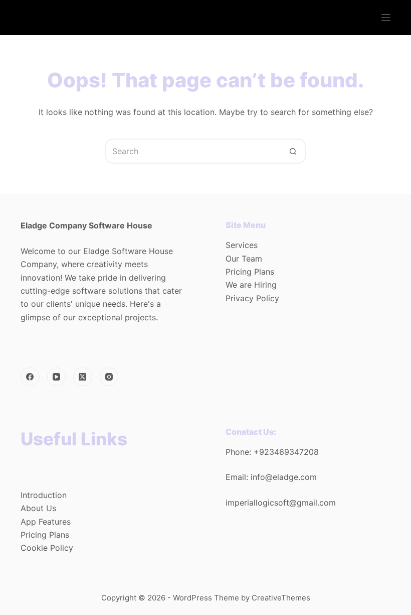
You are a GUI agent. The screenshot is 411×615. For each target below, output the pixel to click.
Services (242, 245)
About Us (38, 508)
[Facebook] (30, 377)
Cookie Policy (47, 548)
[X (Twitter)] (82, 377)
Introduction (44, 495)
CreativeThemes (281, 597)
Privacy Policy (252, 298)
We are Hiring (251, 285)
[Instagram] (109, 377)
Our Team (244, 259)
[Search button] (293, 151)
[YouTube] (56, 377)
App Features (46, 522)
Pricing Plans (250, 272)
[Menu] (385, 17)
